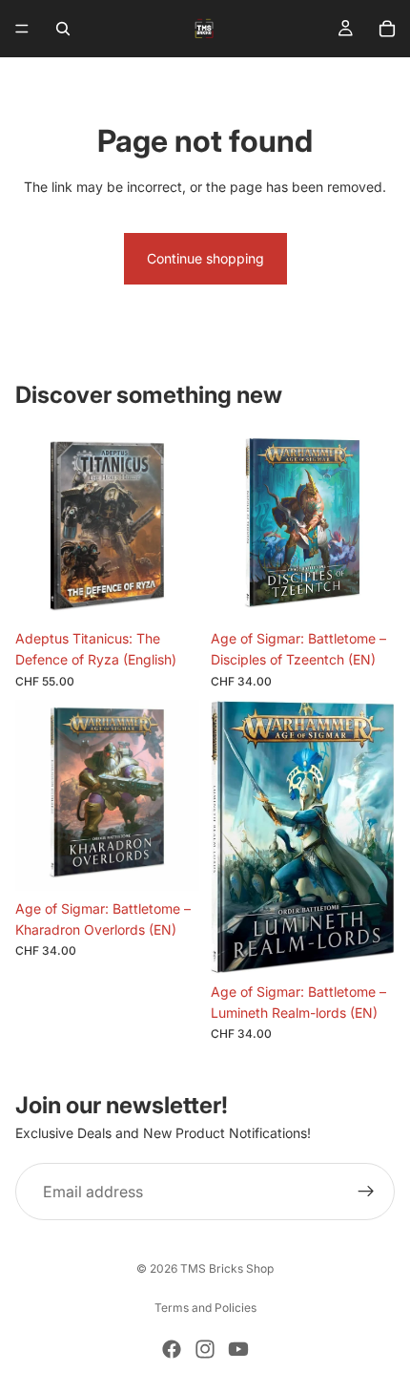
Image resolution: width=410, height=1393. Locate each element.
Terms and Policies (205, 1307)
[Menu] (22, 29)
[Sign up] (366, 1191)
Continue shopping (205, 258)
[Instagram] (205, 1349)
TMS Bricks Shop (227, 1268)
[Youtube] (238, 1349)
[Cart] (387, 29)
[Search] (63, 29)
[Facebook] (171, 1349)
